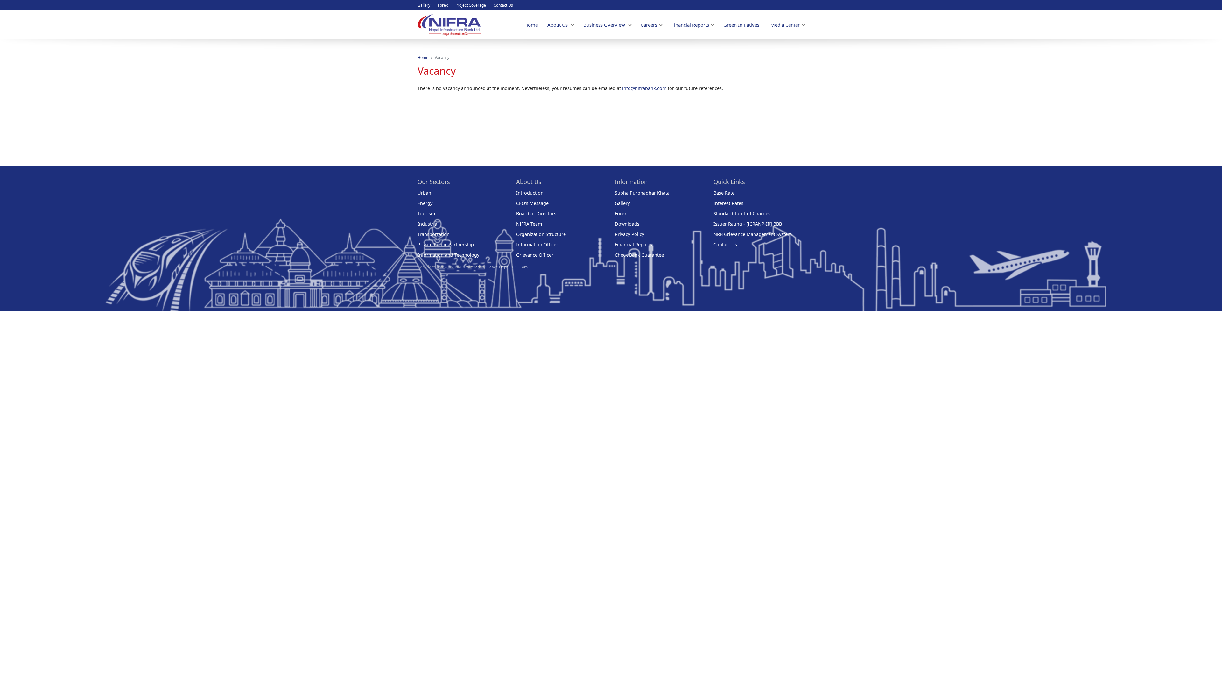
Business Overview (604, 25)
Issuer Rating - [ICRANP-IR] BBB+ (748, 224)
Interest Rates (728, 203)
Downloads (627, 224)
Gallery (424, 5)
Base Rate (723, 193)
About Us (558, 25)
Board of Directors (536, 214)
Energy (425, 203)
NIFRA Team (529, 224)
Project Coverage (470, 5)
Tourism (426, 214)
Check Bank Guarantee (639, 255)
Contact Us (503, 5)
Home (531, 25)
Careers (649, 25)
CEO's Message (532, 203)
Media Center (785, 25)
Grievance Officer (534, 255)
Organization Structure (541, 234)
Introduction (530, 193)
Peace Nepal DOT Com (507, 267)
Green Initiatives (741, 25)
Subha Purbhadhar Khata (642, 193)
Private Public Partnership (446, 244)
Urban (424, 193)
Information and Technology (448, 255)
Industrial (428, 224)
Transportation (434, 234)
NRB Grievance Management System (752, 234)
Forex (443, 5)
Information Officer (537, 244)
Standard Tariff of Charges (741, 214)
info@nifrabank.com (645, 88)
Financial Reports (690, 25)
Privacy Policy (629, 234)
